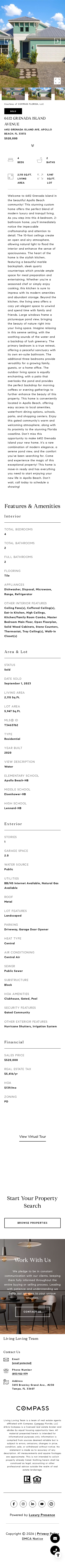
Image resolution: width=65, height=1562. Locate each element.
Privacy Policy (48, 1534)
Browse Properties (33, 1222)
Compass (39, 1423)
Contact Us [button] (33, 1311)
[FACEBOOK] (13, 1504)
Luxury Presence (42, 1515)
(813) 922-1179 (20, 1373)
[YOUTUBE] (41, 1504)
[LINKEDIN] (32, 1504)
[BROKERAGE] (51, 1504)
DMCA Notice (32, 1539)
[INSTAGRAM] (23, 1504)
